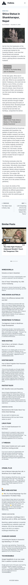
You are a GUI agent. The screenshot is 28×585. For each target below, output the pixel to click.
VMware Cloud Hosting (8, 514)
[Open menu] (24, 3)
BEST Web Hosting (9, 490)
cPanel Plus (7, 468)
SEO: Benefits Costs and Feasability (12, 389)
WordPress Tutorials (11, 320)
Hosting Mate (7, 360)
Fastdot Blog (7, 385)
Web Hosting (7, 341)
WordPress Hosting (7, 406)
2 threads (6, 443)
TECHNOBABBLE (8, 556)
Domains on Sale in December (11, 273)
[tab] (12, 261)
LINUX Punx (6, 423)
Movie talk (5, 10)
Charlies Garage (9, 536)
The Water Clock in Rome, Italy (7, 206)
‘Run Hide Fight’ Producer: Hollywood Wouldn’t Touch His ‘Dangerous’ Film (13, 249)
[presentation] (14, 236)
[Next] (23, 244)
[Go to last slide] (4, 244)
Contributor (6, 24)
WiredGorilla (7, 270)
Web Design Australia (11, 295)
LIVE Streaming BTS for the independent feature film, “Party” (21, 209)
